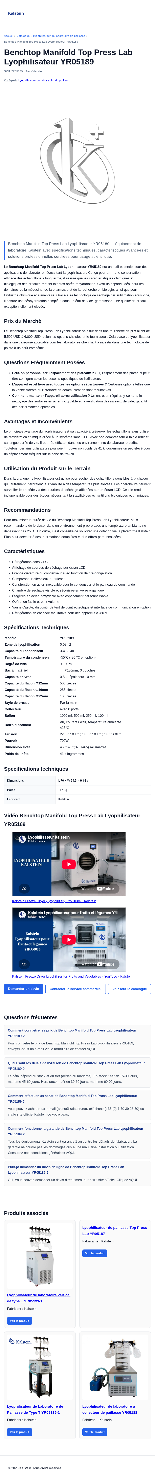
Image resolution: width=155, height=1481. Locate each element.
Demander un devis (23, 989)
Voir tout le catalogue (129, 989)
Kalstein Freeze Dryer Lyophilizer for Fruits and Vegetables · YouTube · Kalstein (72, 976)
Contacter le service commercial (76, 989)
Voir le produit (19, 1320)
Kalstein (16, 13)
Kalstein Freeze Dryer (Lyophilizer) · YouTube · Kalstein (54, 901)
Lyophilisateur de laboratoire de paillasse (44, 80)
